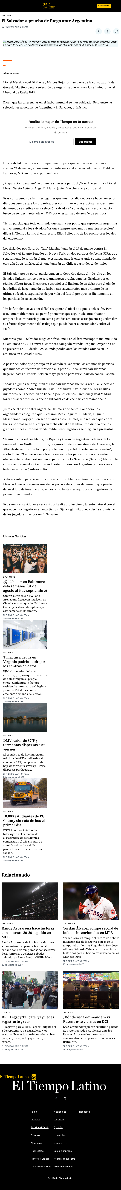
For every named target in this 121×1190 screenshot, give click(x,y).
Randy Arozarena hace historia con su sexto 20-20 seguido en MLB (28, 933)
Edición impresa (63, 1151)
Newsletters (60, 1143)
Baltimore (9, 577)
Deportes (7, 15)
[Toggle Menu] (116, 6)
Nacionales (70, 923)
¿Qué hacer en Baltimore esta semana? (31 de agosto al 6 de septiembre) (25, 586)
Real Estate (37, 1151)
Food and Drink (40, 1127)
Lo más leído (61, 1135)
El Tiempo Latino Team (15, 27)
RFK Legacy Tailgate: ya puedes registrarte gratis (28, 1019)
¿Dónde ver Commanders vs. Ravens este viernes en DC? (87, 1019)
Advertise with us (63, 1166)
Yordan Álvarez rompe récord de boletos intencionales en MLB (90, 930)
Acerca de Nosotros (65, 1158)
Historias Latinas (40, 1158)
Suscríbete (103, 6)
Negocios (36, 1143)
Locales (8, 652)
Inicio (34, 1111)
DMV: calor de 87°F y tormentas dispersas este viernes (24, 745)
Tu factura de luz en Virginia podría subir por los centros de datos (24, 662)
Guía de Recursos (41, 1166)
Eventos (35, 1135)
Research (84, 1111)
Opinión (58, 1127)
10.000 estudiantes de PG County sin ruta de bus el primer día (24, 820)
